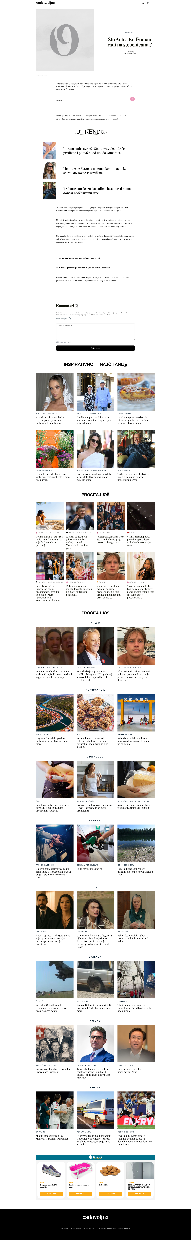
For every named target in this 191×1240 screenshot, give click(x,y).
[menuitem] (148, 3)
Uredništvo (87, 1228)
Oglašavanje (111, 1228)
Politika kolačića (124, 1228)
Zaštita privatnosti (99, 1228)
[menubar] (148, 3)
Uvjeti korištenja (75, 1228)
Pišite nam (64, 1228)
